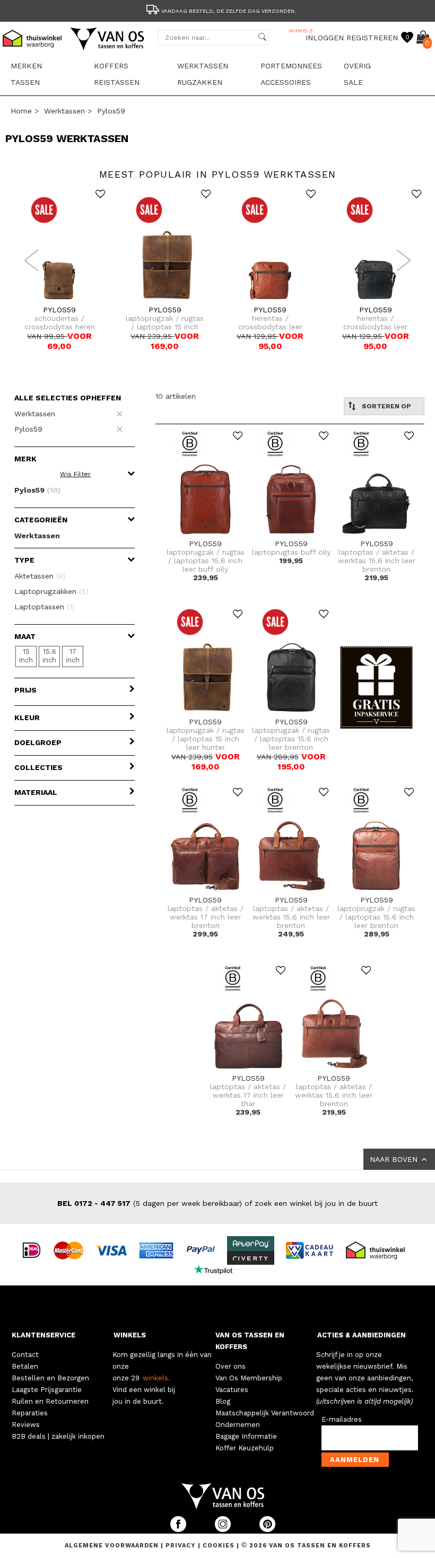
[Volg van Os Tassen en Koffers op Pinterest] (267, 1530)
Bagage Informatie (246, 1436)
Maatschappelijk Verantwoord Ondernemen (264, 1419)
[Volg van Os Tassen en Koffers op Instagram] (224, 1530)
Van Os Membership (248, 1378)
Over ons (230, 1366)
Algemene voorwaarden (113, 1545)
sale (353, 82)
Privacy (182, 1545)
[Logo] (107, 48)
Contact (25, 1355)
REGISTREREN (372, 37)
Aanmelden (354, 1460)
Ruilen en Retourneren (50, 1401)
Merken (26, 66)
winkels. (156, 1378)
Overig (357, 66)
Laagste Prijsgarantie (47, 1390)
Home (21, 111)
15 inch (26, 655)
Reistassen (117, 82)
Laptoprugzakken (51, 591)
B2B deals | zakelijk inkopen (58, 1436)
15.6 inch (49, 655)
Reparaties (30, 1413)
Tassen (25, 82)
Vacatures (231, 1390)
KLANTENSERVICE (43, 1335)
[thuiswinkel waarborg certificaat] (380, 1249)
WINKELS (130, 1335)
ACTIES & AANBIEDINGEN (361, 1335)
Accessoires (285, 82)
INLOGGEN (325, 37)
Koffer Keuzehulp (244, 1448)
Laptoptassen (44, 606)
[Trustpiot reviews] (217, 1268)
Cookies (218, 1545)
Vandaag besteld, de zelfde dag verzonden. (228, 11)
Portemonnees (291, 66)
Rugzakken (199, 82)
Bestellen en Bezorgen (50, 1378)
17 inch (73, 655)
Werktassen (202, 66)
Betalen (25, 1366)
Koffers (111, 66)
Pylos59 (111, 111)
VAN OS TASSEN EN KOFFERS (249, 1341)
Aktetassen (39, 576)
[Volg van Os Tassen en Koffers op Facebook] (179, 1530)
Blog (222, 1401)
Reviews (26, 1425)
